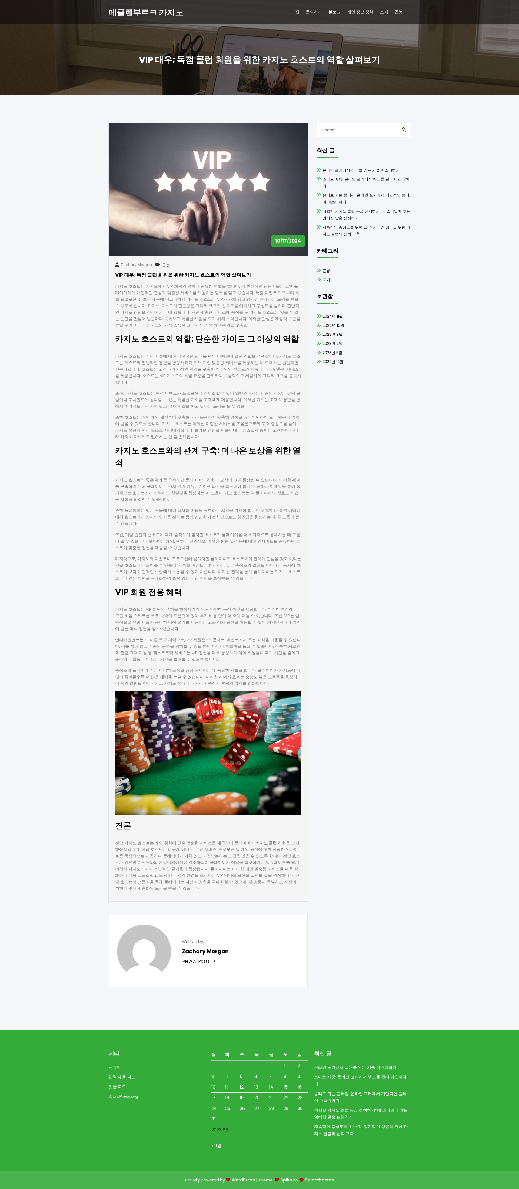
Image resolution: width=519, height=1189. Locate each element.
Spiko (286, 1180)
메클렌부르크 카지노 (146, 12)
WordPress (243, 1180)
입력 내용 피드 (122, 1077)
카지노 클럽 (266, 843)
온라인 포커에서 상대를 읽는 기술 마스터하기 (361, 170)
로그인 (115, 1067)
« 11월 (216, 1145)
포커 (326, 280)
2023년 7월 (332, 343)
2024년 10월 (333, 325)
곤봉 (166, 264)
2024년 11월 (332, 316)
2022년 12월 (332, 361)
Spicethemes (319, 1180)
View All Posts (196, 961)
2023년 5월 (332, 352)
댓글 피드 (117, 1086)
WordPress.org (123, 1096)
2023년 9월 (332, 334)
